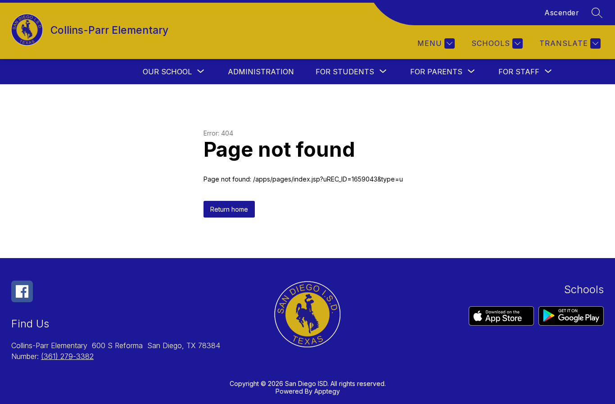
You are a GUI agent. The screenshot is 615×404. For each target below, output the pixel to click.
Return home (229, 209)
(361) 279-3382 (67, 356)
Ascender (561, 12)
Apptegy (327, 391)
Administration (261, 71)
